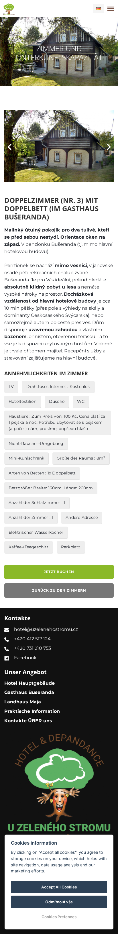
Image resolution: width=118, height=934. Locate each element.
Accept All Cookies (59, 887)
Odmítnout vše (59, 902)
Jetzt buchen (59, 572)
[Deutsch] (98, 8)
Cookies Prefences (59, 917)
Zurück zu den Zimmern (59, 590)
